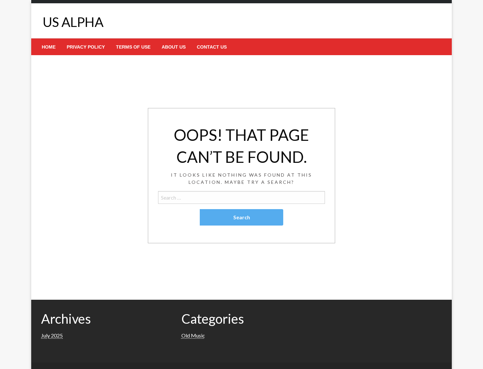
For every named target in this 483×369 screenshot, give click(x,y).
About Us (174, 47)
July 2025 (52, 335)
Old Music (193, 335)
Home (49, 47)
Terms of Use (133, 47)
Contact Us (212, 47)
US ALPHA (73, 22)
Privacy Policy (86, 47)
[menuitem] (48, 47)
